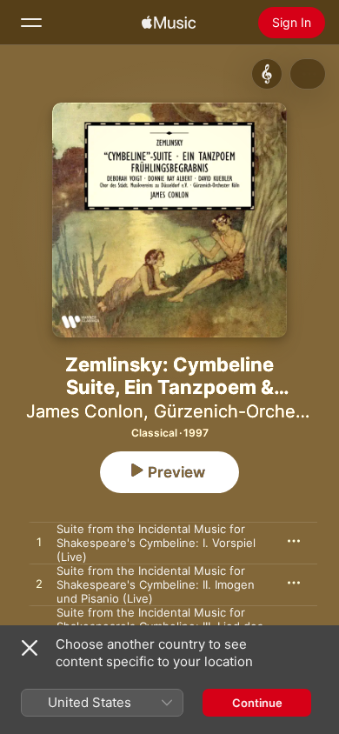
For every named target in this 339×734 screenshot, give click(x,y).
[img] (169, 22)
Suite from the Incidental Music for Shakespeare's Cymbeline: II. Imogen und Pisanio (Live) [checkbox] (155, 584)
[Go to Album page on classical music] (266, 74)
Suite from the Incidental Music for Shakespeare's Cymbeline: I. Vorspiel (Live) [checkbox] (156, 543)
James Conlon (84, 411)
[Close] (29, 648)
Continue (257, 703)
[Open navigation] (31, 22)
